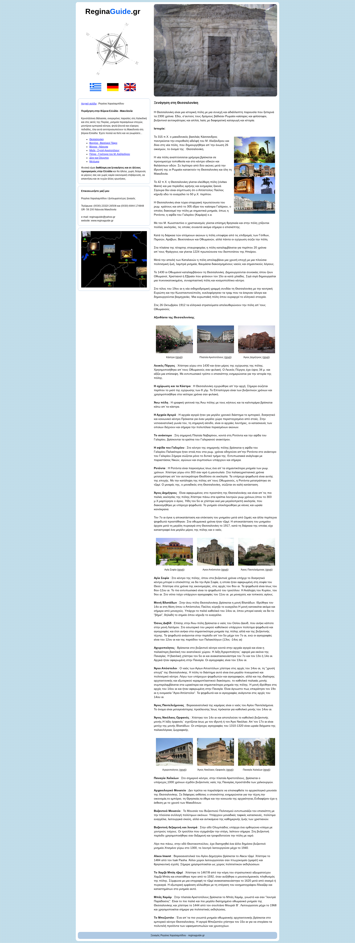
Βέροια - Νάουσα (98, 146)
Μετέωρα (94, 161)
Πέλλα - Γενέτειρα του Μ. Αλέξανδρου (109, 154)
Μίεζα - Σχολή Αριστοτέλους (104, 150)
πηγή (179, 357)
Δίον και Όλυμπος (99, 157)
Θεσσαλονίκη (96, 139)
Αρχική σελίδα (89, 103)
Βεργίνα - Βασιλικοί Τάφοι (103, 143)
